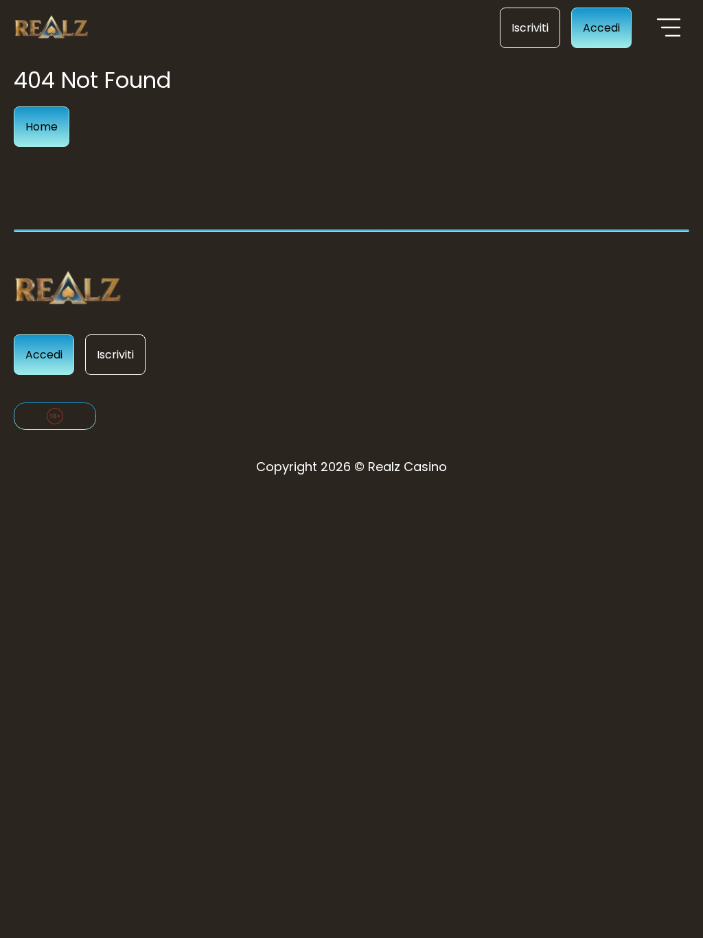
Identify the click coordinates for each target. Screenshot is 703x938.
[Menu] (668, 27)
